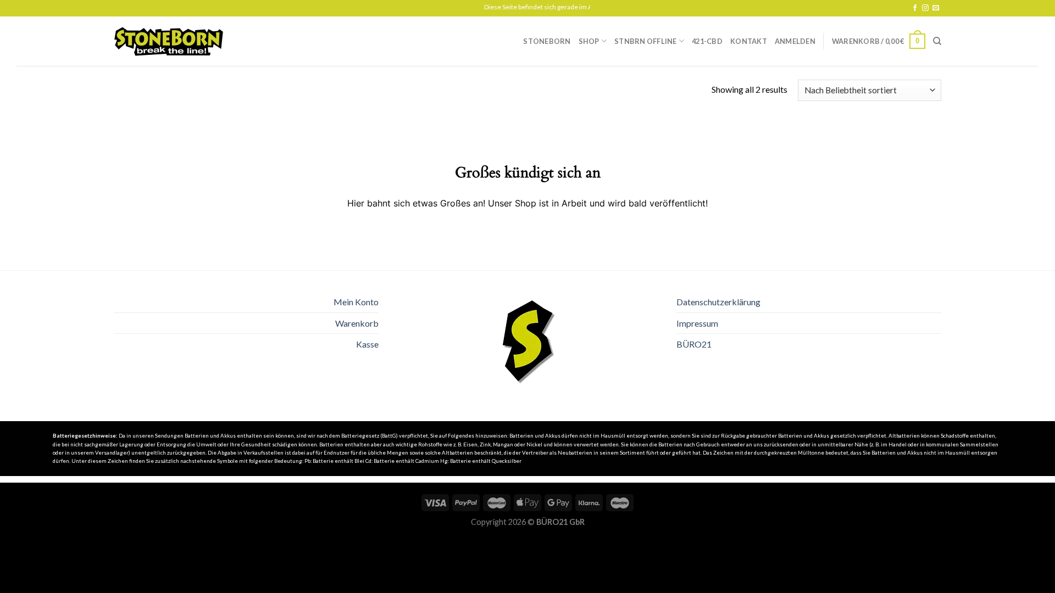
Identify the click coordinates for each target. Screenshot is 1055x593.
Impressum (697, 323)
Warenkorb (357, 323)
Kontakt (748, 41)
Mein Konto (356, 301)
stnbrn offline (645, 41)
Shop (589, 41)
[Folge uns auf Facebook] (915, 8)
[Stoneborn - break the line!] (169, 41)
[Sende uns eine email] (935, 8)
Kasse (367, 344)
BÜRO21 (694, 344)
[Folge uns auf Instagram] (925, 8)
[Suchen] (937, 41)
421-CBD (707, 41)
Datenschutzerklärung (718, 301)
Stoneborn (546, 41)
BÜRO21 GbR (560, 522)
